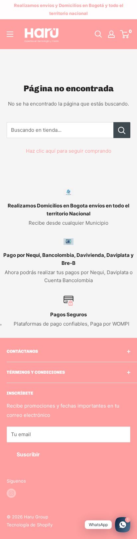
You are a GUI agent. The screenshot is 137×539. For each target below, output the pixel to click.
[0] (125, 34)
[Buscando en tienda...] (121, 130)
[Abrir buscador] (98, 34)
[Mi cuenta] (111, 34)
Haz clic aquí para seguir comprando (68, 151)
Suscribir (28, 454)
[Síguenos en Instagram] (11, 493)
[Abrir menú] (10, 34)
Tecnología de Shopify (30, 524)
